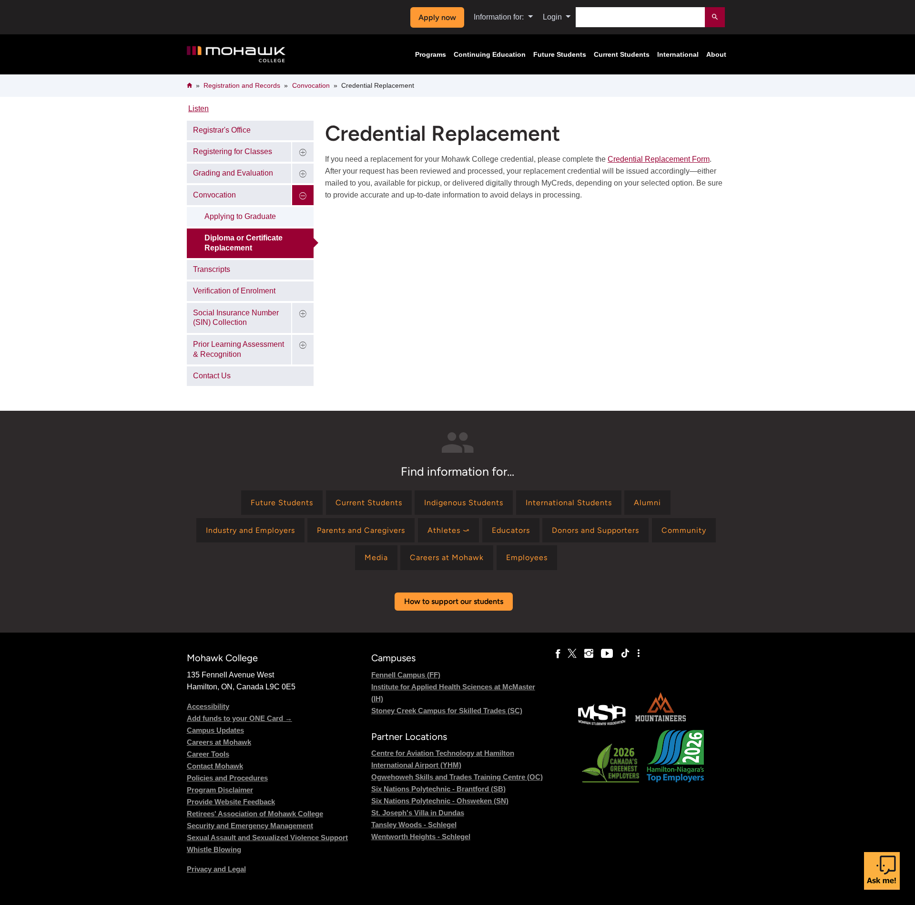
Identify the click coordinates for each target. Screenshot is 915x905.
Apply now (437, 17)
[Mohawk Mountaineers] (660, 724)
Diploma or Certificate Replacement (243, 243)
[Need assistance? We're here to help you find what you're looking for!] (882, 871)
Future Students (559, 54)
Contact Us (212, 376)
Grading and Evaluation (233, 173)
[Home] (236, 54)
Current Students (622, 54)
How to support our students (453, 601)
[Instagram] (588, 653)
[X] (572, 653)
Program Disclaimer (220, 790)
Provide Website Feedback (231, 802)
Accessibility (208, 706)
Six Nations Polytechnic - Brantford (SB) (438, 789)
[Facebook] (558, 653)
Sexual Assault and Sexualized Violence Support (267, 837)
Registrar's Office (222, 130)
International (678, 54)
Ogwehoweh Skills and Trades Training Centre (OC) (457, 777)
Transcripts (211, 269)
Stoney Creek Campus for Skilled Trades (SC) (446, 711)
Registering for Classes (232, 151)
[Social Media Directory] (639, 653)
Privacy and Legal (216, 869)
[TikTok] (625, 653)
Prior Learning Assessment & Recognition (238, 349)
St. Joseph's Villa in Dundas (417, 813)
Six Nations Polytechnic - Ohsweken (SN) (439, 801)
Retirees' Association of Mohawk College (255, 814)
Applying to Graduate (240, 216)
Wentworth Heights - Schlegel (420, 836)
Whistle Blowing (214, 849)
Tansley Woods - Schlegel (414, 825)
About (716, 54)
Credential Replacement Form (659, 159)
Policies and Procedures (227, 778)
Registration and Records (241, 85)
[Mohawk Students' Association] (602, 724)
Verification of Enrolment (234, 291)
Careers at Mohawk (219, 742)
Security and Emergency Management (250, 826)
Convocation (311, 85)
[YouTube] (607, 653)
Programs (430, 54)
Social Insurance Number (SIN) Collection (236, 318)
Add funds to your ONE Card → (239, 718)
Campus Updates (215, 730)
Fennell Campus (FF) (405, 675)
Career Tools (208, 754)
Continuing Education (490, 54)
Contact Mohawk (215, 766)
